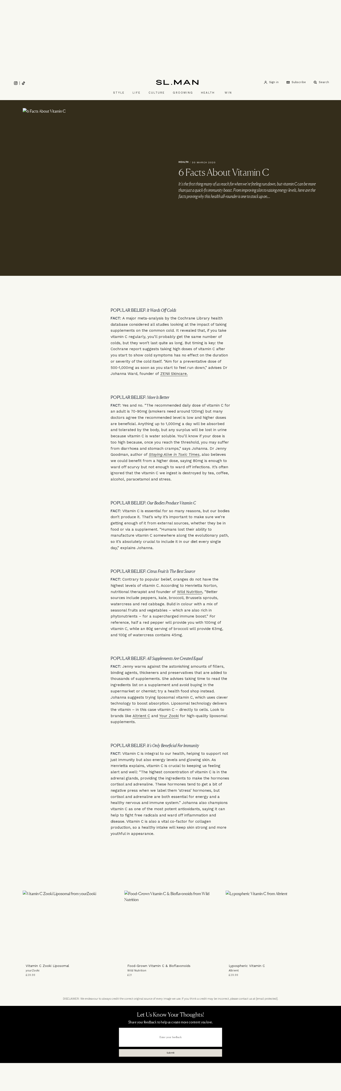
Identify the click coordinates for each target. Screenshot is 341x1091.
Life (137, 92)
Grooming (183, 92)
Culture (157, 92)
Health (208, 92)
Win (228, 92)
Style (119, 92)
